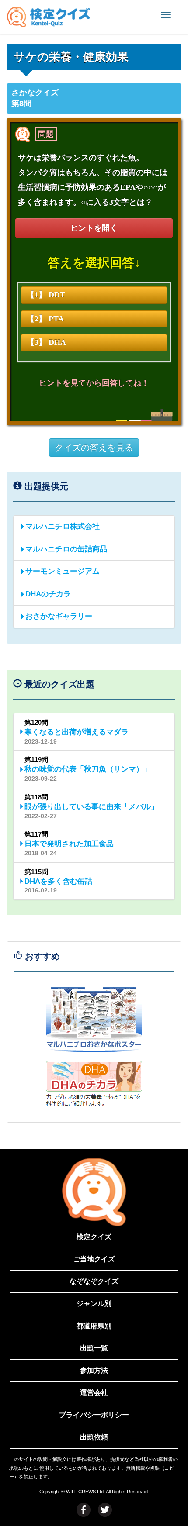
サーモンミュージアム (62, 571)
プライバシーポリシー (94, 1415)
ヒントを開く (94, 228)
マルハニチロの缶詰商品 (66, 549)
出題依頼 (94, 1437)
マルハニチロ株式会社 (62, 526)
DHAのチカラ (48, 594)
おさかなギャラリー (58, 616)
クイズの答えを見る (94, 447)
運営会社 (94, 1392)
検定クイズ (94, 1236)
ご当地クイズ (94, 1259)
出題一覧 (94, 1348)
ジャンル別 (94, 1303)
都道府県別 (94, 1326)
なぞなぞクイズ (94, 1281)
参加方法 (94, 1370)
